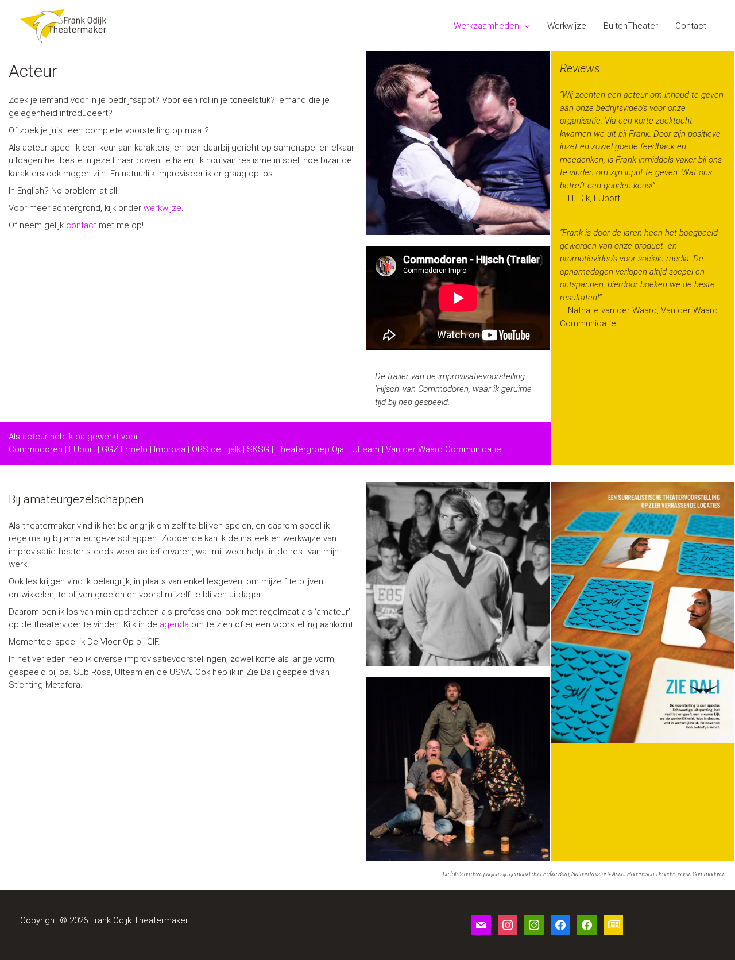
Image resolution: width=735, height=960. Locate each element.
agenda (175, 624)
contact (81, 225)
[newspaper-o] (613, 924)
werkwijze (162, 208)
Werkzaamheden (486, 26)
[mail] (481, 924)
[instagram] (507, 924)
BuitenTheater (631, 26)
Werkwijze (566, 26)
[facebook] (560, 924)
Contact (690, 26)
